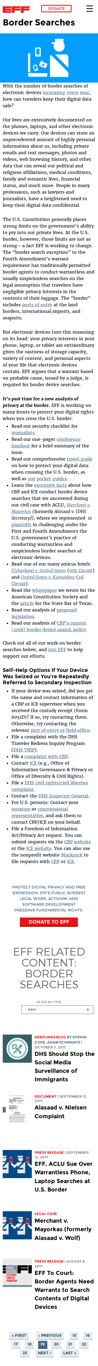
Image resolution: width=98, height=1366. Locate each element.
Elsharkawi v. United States (38, 570)
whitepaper (44, 590)
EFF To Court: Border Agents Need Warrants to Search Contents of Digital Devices (64, 1289)
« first (19, 1335)
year (84, 92)
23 (25, 1353)
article (27, 603)
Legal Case (46, 1214)
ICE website (38, 848)
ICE (33, 763)
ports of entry (37, 304)
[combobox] (57, 1009)
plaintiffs (21, 524)
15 (74, 1335)
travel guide (80, 459)
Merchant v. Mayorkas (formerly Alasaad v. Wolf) (63, 1229)
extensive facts (50, 485)
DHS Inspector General (63, 796)
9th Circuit (81, 570)
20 (56, 1344)
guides (60, 478)
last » (69, 1353)
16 (88, 1335)
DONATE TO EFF (49, 921)
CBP (55, 861)
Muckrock (71, 855)
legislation (22, 616)
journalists (23, 432)
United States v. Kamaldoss (48, 577)
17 (16, 1344)
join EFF (57, 649)
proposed (67, 610)
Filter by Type (49, 1002)
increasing (54, 92)
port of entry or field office (60, 730)
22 (84, 1344)
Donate (56, 8)
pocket (43, 478)
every (72, 92)
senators (20, 809)
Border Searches (49, 978)
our (31, 478)
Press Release (49, 1153)
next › (44, 1353)
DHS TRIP (24, 750)
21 (70, 1344)
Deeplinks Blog (50, 1037)
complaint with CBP (46, 756)
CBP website (77, 841)
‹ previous (50, 1335)
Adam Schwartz (63, 1042)
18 (29, 1344)
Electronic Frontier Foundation (17, 9)
